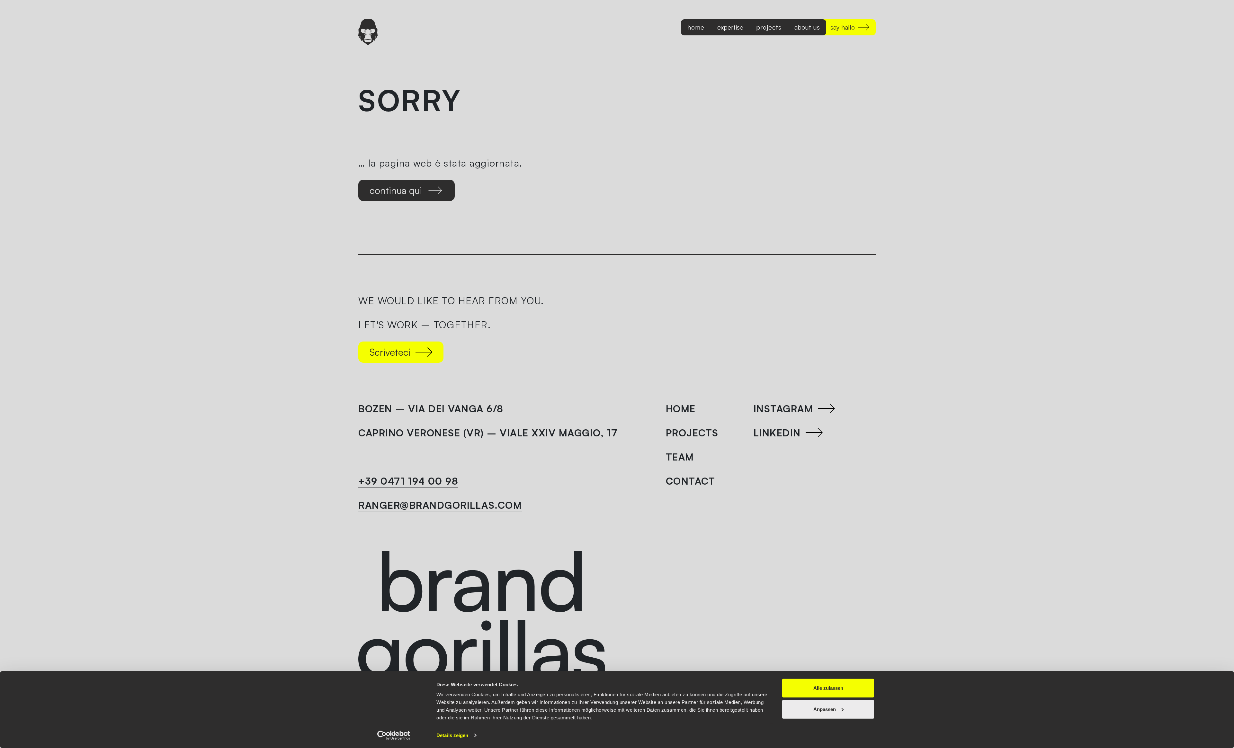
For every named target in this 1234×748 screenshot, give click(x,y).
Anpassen (824, 709)
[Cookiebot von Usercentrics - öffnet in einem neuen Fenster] (394, 735)
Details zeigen (452, 735)
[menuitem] (696, 27)
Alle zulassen (828, 688)
